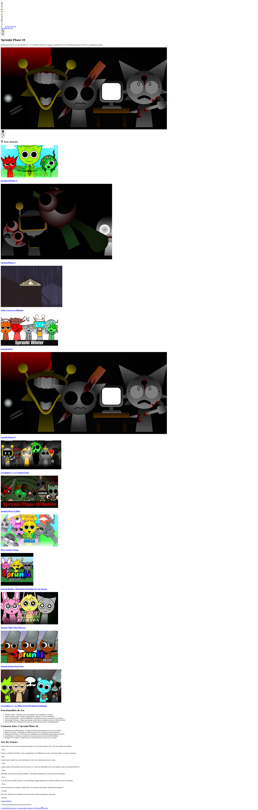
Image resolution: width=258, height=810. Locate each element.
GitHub (45, 808)
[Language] (3, 31)
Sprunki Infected (6, 801)
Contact (3, 808)
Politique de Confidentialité (17, 808)
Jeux (2, 28)
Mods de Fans (8, 28)
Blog (7, 808)
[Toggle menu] (3, 34)
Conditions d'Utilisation (33, 808)
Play (3, 133)
